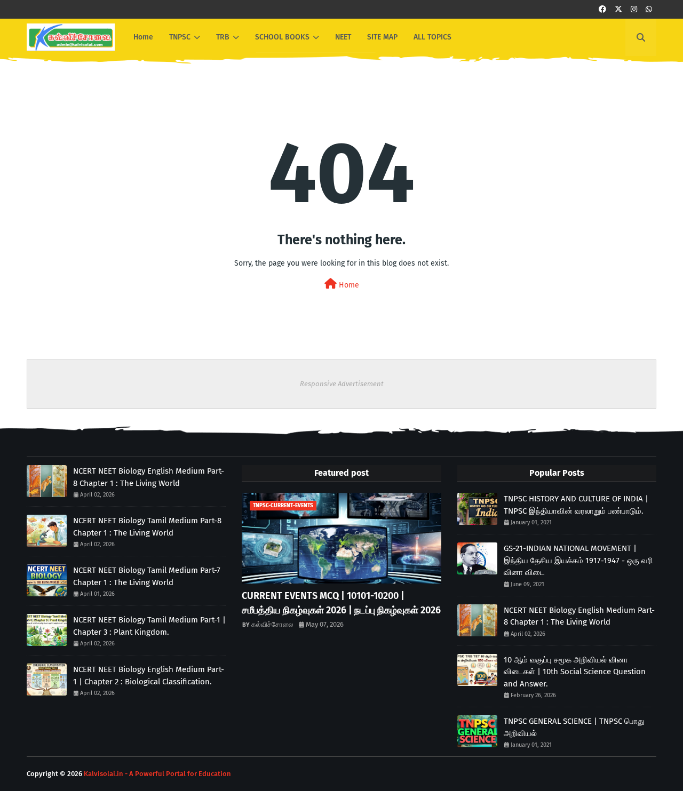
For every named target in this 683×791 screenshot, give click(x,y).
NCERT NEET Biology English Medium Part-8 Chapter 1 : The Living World (148, 477)
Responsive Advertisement (342, 384)
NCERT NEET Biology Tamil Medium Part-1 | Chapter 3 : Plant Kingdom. (149, 626)
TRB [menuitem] (222, 37)
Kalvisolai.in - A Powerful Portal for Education (157, 774)
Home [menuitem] (143, 37)
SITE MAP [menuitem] (382, 37)
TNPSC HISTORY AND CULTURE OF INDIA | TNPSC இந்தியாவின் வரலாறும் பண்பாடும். (576, 505)
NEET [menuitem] (343, 37)
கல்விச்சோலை (272, 624)
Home (348, 285)
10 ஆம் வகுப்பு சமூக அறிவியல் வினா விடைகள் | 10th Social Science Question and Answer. (575, 672)
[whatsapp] (648, 9)
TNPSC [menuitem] (179, 37)
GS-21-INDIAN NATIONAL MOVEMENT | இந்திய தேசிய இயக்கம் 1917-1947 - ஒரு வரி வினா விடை (578, 560)
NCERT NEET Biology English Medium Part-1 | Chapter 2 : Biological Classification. (148, 675)
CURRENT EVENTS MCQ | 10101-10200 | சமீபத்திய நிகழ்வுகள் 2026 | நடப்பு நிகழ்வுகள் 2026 (341, 603)
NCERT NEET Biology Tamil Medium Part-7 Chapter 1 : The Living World (146, 576)
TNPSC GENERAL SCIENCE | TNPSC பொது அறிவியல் (574, 727)
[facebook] (602, 9)
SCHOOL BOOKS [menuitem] (282, 37)
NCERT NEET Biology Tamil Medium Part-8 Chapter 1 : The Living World (147, 527)
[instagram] (633, 9)
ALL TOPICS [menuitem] (432, 37)
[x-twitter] (618, 9)
